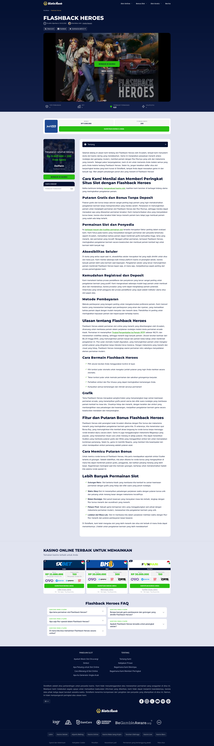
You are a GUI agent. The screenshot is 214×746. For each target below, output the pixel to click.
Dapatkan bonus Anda (114, 129)
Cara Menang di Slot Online (86, 671)
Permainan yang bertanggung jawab (137, 743)
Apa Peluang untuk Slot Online (86, 667)
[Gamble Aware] (133, 722)
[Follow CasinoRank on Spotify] (163, 701)
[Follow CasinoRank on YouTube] (157, 701)
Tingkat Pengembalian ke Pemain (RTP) (128, 332)
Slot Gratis (155, 3)
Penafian (95, 743)
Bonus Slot (140, 3)
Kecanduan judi (111, 743)
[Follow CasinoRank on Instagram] (147, 701)
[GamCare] (84, 722)
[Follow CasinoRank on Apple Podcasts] (168, 701)
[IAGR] (56, 722)
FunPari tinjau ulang (149, 589)
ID (46, 701)
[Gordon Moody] (103, 722)
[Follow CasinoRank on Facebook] (141, 701)
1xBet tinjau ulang (64, 589)
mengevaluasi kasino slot (114, 188)
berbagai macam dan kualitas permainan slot (104, 229)
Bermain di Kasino (107, 64)
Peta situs (161, 743)
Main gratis (107, 71)
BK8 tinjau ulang (107, 589)
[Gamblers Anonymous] (68, 722)
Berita (168, 3)
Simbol (86, 663)
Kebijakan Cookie (78, 743)
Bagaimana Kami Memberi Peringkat (125, 671)
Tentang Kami (125, 659)
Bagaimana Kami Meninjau (125, 667)
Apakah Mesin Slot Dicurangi (86, 659)
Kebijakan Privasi (125, 663)
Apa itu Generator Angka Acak (86, 675)
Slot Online (125, 3)
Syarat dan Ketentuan (57, 743)
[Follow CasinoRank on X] (152, 701)
